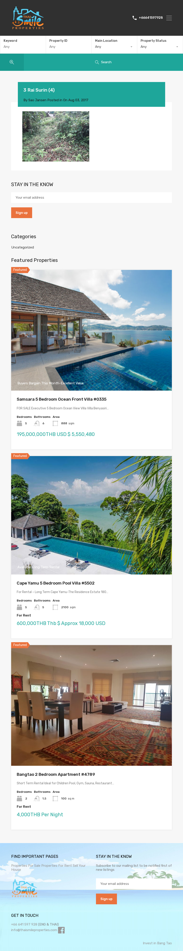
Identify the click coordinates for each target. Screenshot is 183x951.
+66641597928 (151, 18)
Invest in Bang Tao (157, 943)
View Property (92, 366)
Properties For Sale (25, 866)
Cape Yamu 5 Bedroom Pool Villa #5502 (56, 583)
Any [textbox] (98, 47)
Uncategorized (22, 247)
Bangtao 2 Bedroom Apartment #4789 (56, 774)
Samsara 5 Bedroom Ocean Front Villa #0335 (61, 399)
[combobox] (114, 47)
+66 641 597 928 (24, 924)
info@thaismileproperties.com (34, 930)
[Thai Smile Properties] (28, 28)
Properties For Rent (57, 866)
